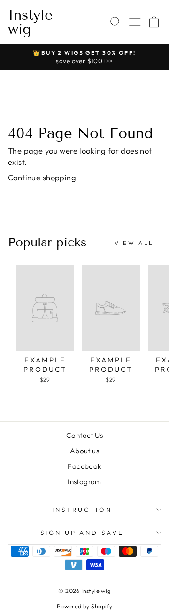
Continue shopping (42, 177)
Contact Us (84, 435)
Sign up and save (82, 532)
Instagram (84, 481)
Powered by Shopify (84, 606)
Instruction (82, 509)
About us (84, 450)
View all (134, 242)
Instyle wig (30, 22)
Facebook (84, 466)
